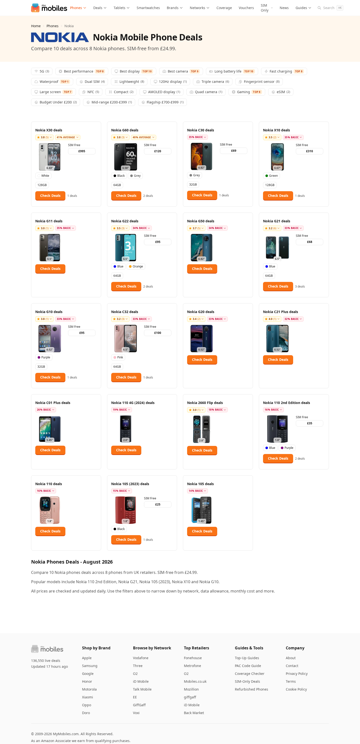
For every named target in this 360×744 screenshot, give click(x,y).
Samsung (89, 665)
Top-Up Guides (247, 658)
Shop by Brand (96, 648)
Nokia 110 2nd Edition (96, 581)
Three (138, 665)
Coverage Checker (249, 673)
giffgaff (190, 697)
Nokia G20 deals (200, 311)
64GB (117, 185)
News (284, 7)
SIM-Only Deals (247, 681)
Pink (120, 357)
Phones (76, 7)
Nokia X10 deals (276, 130)
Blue (120, 266)
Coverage (224, 7)
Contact (292, 665)
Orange (138, 266)
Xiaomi (87, 697)
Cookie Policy (296, 689)
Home (36, 26)
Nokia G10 (208, 581)
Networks (197, 7)
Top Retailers (196, 648)
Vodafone (140, 658)
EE (135, 697)
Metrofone (192, 665)
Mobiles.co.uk (195, 681)
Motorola (89, 689)
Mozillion (191, 689)
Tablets (119, 7)
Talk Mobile (142, 689)
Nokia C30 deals (200, 130)
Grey (137, 176)
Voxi (136, 712)
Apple (87, 658)
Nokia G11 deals (48, 221)
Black (121, 176)
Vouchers (246, 7)
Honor (87, 681)
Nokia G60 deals (124, 130)
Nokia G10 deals (48, 311)
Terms (291, 681)
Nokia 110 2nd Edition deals (286, 402)
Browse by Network (152, 648)
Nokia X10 (181, 581)
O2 (135, 673)
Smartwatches (148, 7)
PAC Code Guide (248, 665)
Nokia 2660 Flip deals (205, 402)
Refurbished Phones (251, 689)
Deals (97, 7)
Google (88, 673)
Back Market (194, 712)
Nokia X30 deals (48, 130)
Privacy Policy (297, 673)
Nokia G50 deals (200, 221)
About (291, 658)
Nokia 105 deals (200, 483)
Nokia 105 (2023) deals (130, 483)
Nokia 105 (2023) (154, 581)
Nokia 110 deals (48, 483)
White (45, 176)
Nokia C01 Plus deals (52, 402)
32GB (193, 184)
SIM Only (264, 8)
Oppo (86, 705)
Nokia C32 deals (124, 311)
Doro (86, 712)
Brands (173, 7)
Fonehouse (193, 658)
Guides (301, 7)
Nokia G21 (127, 581)
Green (273, 176)
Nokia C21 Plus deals (280, 311)
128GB (42, 185)
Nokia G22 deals (124, 221)
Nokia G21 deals (276, 221)
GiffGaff (139, 705)
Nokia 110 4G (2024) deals (133, 402)
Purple (45, 357)
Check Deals (50, 195)
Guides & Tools (249, 648)
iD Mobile (141, 681)
